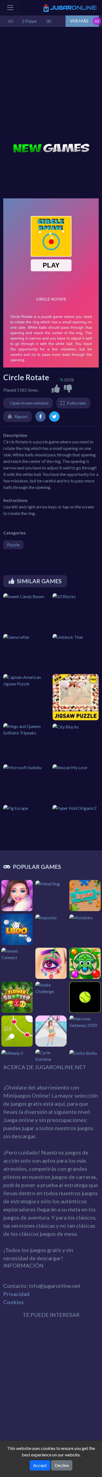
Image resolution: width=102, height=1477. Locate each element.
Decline (62, 1465)
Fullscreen (76, 402)
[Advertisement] (51, 86)
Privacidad (16, 1294)
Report (20, 416)
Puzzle (13, 544)
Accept (40, 1465)
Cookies (13, 1302)
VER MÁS (79, 20)
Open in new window (29, 402)
